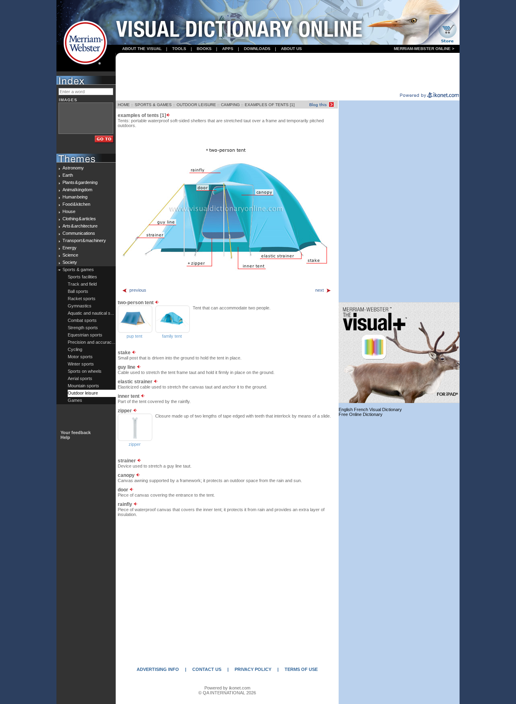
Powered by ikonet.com (227, 687)
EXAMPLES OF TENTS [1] (270, 104)
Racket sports (82, 298)
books (204, 48)
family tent (172, 336)
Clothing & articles (79, 218)
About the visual (142, 48)
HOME (124, 104)
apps (227, 48)
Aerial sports (80, 378)
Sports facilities (82, 276)
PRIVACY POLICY (253, 669)
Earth (67, 175)
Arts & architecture (80, 226)
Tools (179, 48)
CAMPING (230, 104)
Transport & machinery (84, 240)
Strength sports (83, 327)
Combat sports (82, 320)
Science (70, 255)
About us (291, 48)
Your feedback (75, 432)
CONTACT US (206, 669)
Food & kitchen (76, 204)
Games (75, 400)
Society (69, 262)
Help (65, 437)
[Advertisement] (288, 73)
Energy (69, 247)
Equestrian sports (85, 334)
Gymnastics (80, 305)
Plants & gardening (80, 182)
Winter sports (81, 363)
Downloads (257, 48)
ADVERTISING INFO (158, 669)
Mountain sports (83, 385)
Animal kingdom (77, 189)
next (319, 290)
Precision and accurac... (91, 342)
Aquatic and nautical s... (91, 313)
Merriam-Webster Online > (424, 48)
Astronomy (73, 167)
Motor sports (80, 356)
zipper (135, 444)
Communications (78, 233)
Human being (74, 196)
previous (137, 290)
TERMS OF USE (301, 669)
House (68, 211)
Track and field (82, 284)
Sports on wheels (85, 371)
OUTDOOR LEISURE (196, 104)
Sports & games (78, 269)
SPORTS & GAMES (153, 104)
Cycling (75, 349)
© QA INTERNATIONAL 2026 (227, 692)
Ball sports (78, 291)
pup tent (134, 336)
